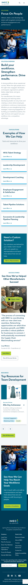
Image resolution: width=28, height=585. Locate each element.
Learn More (6, 353)
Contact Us (18, 550)
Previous (3, 429)
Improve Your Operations (5, 548)
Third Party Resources (18, 546)
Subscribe (22, 565)
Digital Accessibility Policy (20, 554)
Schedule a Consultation (12, 506)
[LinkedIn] (8, 576)
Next (10, 429)
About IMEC (18, 540)
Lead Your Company (4, 538)
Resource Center (20, 537)
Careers (17, 543)
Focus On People (6, 552)
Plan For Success (6, 542)
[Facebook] (12, 576)
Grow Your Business (7, 545)
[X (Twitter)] (15, 576)
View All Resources (8, 435)
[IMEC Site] (5, 3)
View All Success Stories (9, 358)
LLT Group (22, 581)
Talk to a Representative (12, 260)
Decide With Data (6, 555)
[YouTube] (19, 576)
